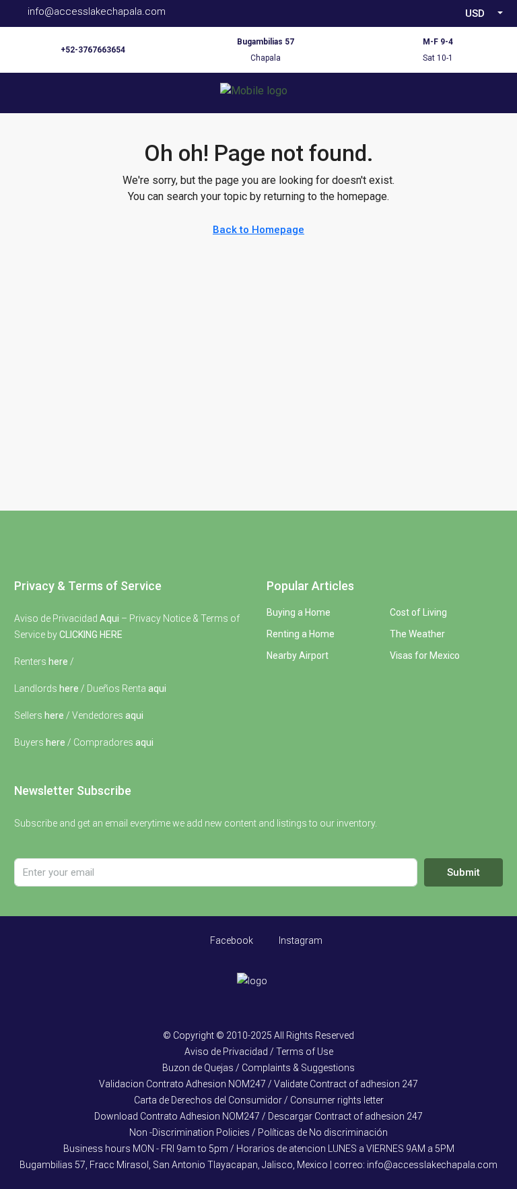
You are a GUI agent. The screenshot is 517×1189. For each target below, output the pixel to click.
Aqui (109, 618)
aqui (157, 688)
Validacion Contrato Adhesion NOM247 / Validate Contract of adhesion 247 (258, 1084)
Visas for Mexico (425, 655)
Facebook (230, 940)
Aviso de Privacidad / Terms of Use (258, 1051)
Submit (463, 872)
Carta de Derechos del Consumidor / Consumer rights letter (259, 1100)
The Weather (417, 634)
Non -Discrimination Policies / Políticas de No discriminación (258, 1132)
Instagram (299, 940)
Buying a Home (299, 612)
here (58, 661)
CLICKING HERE (91, 634)
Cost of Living (418, 612)
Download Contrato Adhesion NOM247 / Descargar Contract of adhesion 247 (258, 1116)
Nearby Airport (298, 655)
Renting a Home (301, 634)
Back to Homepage (258, 230)
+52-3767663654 (93, 50)
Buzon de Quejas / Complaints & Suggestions (258, 1067)
